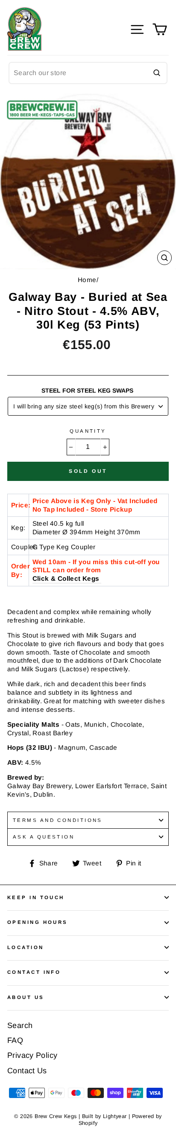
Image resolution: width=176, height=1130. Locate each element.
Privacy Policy (32, 1055)
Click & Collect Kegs (66, 578)
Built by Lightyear (104, 1116)
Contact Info (34, 972)
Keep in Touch (36, 897)
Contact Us (27, 1070)
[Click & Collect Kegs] (100, 578)
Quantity (88, 431)
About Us (25, 997)
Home (87, 279)
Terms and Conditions (58, 820)
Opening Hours (37, 922)
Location (25, 947)
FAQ (15, 1040)
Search (19, 1025)
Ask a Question (43, 836)
